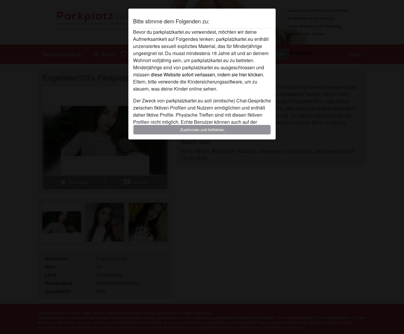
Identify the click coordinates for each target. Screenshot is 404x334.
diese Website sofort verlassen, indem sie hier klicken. (207, 74)
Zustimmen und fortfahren (202, 129)
